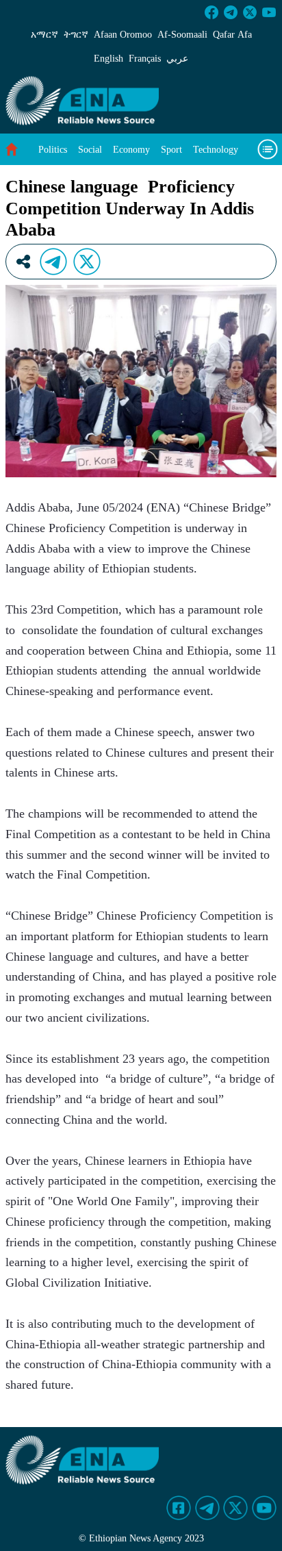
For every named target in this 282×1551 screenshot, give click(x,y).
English (108, 58)
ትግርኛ (76, 34)
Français (145, 58)
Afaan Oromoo (123, 34)
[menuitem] (53, 150)
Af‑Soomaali (182, 34)
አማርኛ (44, 34)
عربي (177, 58)
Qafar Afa (232, 34)
